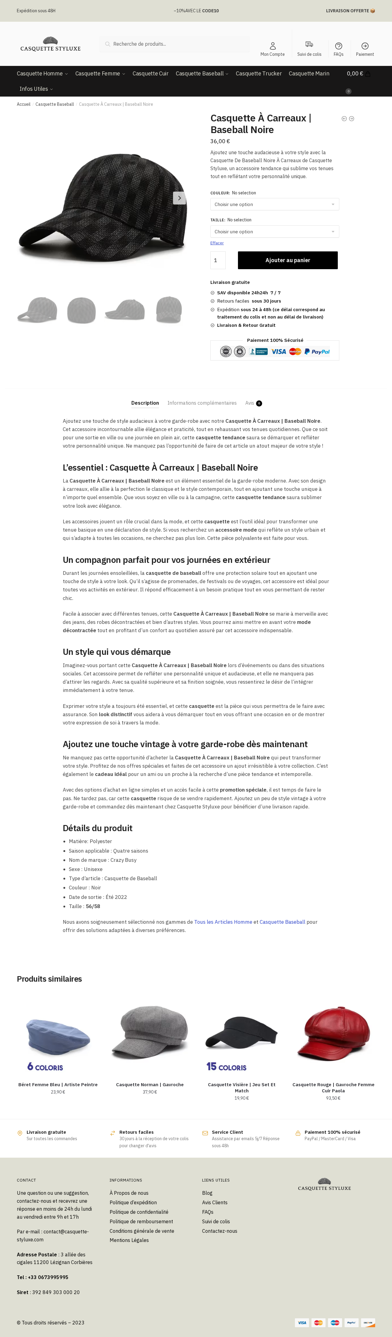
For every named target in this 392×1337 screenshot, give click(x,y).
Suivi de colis (216, 1221)
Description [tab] (145, 403)
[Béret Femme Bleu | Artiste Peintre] (58, 1033)
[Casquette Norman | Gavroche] (150, 1033)
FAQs (339, 54)
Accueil (24, 104)
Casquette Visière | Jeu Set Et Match (242, 1088)
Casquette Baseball (55, 104)
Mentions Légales (129, 1240)
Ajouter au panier (288, 260)
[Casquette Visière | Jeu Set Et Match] (241, 1033)
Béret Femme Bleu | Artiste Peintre (58, 1084)
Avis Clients (215, 1202)
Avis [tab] (249, 403)
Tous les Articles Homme (223, 922)
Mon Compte (273, 54)
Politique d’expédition (133, 1202)
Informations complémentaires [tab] (202, 403)
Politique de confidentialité (139, 1212)
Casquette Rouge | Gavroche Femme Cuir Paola (333, 1088)
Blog (207, 1193)
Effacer (217, 243)
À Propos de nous (129, 1193)
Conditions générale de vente (142, 1231)
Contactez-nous (219, 1231)
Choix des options (58, 1112)
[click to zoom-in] (103, 198)
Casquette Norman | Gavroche (150, 1084)
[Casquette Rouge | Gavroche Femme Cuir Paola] (333, 1033)
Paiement (365, 54)
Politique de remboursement (141, 1221)
